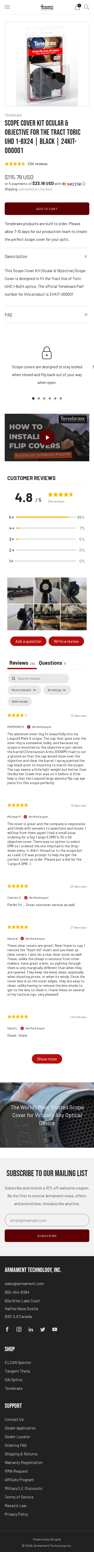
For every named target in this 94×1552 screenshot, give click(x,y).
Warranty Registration (24, 1462)
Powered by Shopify (47, 1539)
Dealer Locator (17, 1436)
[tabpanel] (47, 871)
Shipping (11, 189)
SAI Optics (13, 1379)
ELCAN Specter (18, 1362)
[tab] (52, 663)
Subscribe (47, 1236)
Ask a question (28, 641)
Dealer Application (20, 1428)
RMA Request (16, 1471)
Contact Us (14, 1419)
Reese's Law (15, 1505)
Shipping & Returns (21, 1453)
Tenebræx (13, 115)
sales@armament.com (24, 1283)
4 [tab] (50, 398)
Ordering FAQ (16, 1445)
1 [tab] (33, 398)
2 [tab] (39, 398)
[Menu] (7, 7)
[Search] (86, 6)
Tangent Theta (17, 1371)
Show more (47, 1058)
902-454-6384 (17, 1292)
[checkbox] (20, 701)
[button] (45, 183)
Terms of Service (19, 1497)
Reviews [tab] (22, 663)
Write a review (66, 641)
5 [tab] (55, 398)
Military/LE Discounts (23, 1488)
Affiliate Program (19, 1479)
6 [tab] (61, 398)
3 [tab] (44, 398)
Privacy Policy (16, 1514)
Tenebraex (13, 1388)
